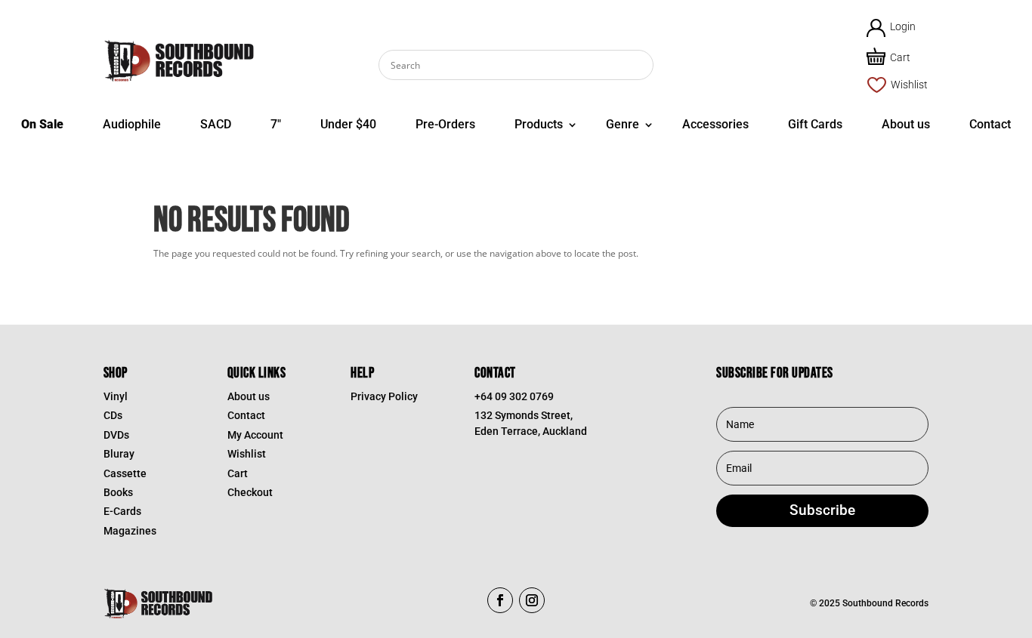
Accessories (715, 124)
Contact (990, 124)
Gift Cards (815, 124)
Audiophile (132, 124)
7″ (275, 124)
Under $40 (348, 124)
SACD (215, 124)
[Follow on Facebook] (500, 600)
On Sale (42, 124)
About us (906, 124)
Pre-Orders (445, 124)
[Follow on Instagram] (532, 600)
